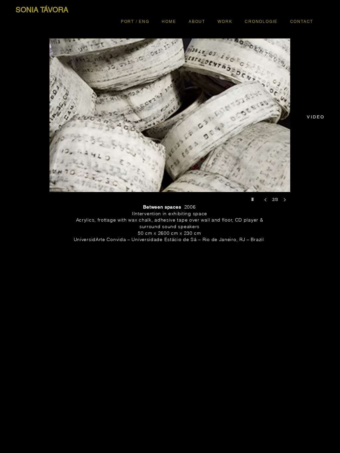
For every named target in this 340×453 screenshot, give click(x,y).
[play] (253, 198)
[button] (169, 126)
